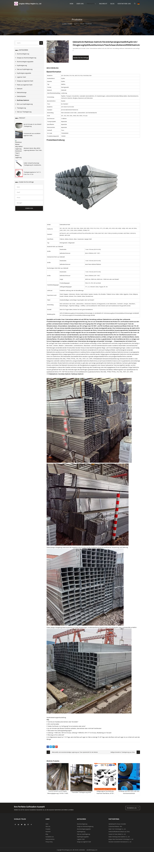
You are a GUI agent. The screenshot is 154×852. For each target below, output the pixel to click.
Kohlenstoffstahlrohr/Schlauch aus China (119, 831)
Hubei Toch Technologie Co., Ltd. (117, 829)
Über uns (80, 4)
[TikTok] (31, 824)
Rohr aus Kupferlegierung (25, 104)
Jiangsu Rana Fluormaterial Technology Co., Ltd (121, 839)
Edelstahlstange (21, 92)
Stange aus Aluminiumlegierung (26, 58)
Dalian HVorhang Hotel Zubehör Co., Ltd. (119, 836)
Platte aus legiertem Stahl (24, 85)
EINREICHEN (29, 208)
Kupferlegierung (22, 65)
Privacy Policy (49, 842)
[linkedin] (18, 824)
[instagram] (28, 824)
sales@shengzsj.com (91, 850)
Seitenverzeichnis (50, 839)
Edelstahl (19, 89)
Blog (112, 4)
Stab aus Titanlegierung (24, 112)
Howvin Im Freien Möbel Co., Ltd (117, 834)
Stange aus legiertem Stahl (25, 81)
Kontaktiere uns (124, 4)
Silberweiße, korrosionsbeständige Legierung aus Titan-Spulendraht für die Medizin (75, 752)
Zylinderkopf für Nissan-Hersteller (117, 824)
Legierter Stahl (21, 77)
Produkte (90, 4)
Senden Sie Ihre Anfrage (80, 58)
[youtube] (25, 824)
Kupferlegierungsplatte (24, 73)
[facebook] (15, 824)
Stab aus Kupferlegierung (24, 69)
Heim (71, 4)
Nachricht (103, 4)
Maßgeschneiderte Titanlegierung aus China (123, 752)
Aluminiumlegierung (23, 54)
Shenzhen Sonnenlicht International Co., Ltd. (120, 842)
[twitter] (21, 824)
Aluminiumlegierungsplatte (25, 61)
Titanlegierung (21, 108)
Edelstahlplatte (21, 96)
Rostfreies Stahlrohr (79, 24)
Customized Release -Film (115, 826)
